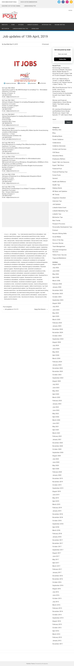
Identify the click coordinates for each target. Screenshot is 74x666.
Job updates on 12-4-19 (10, 309)
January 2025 (57, 326)
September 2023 (58, 378)
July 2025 (56, 306)
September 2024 (58, 339)
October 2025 (57, 297)
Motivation (5, 28)
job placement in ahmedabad (34, 255)
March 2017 (56, 566)
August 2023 (57, 381)
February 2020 (57, 472)
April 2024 (56, 355)
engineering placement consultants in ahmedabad (34, 249)
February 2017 (57, 569)
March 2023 (56, 397)
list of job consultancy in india (36, 258)
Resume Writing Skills (60, 233)
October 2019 (57, 485)
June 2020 (56, 462)
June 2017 (56, 556)
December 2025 (58, 290)
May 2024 (56, 352)
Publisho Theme (30, 663)
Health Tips (56, 185)
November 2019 (58, 481)
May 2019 (56, 498)
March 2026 (56, 280)
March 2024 (56, 358)
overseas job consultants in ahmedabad (14, 264)
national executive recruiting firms (12, 260)
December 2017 (58, 540)
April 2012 (56, 631)
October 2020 (57, 449)
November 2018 (58, 517)
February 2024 (57, 362)
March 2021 (56, 433)
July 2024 (56, 345)
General (55, 178)
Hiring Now (35, 28)
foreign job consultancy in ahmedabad (14, 251)
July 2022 (56, 407)
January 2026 (57, 287)
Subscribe (62, 59)
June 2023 (56, 387)
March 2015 (56, 605)
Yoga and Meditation (59, 258)
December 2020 (58, 443)
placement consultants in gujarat (12, 275)
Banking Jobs (57, 130)
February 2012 (57, 637)
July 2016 (56, 592)
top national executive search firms (25, 290)
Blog (54, 133)
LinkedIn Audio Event (59, 207)
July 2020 (56, 459)
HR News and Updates (60, 191)
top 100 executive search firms (34, 288)
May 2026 (56, 274)
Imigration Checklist (59, 198)
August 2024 (57, 342)
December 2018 (58, 514)
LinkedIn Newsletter (30, 6)
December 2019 (58, 478)
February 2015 (57, 608)
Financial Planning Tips (60, 172)
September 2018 (58, 524)
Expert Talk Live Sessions (61, 162)
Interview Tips (46, 24)
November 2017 (58, 543)
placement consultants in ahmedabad (34, 273)
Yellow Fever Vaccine (60, 255)
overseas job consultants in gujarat (35, 264)
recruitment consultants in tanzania (24, 284)
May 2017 (56, 559)
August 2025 (57, 303)
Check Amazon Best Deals (9, 2)
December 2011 (58, 644)
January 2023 (57, 404)
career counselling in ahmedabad (16, 247)
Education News (58, 155)
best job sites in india (36, 240)
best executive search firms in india (30, 236)
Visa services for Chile (40, 297)
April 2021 (56, 430)
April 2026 (56, 277)
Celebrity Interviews (59, 146)
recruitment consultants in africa (27, 279)
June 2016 (56, 595)
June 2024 (56, 349)
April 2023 (56, 394)
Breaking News (57, 136)
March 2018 (56, 530)
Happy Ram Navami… (41, 309)
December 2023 (58, 368)
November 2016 (58, 579)
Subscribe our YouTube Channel (11, 6)
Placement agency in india (20, 268)
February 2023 (57, 400)
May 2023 (56, 391)
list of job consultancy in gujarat (19, 258)
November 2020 (58, 446)
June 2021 (56, 423)
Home (13, 24)
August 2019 (57, 491)
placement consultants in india (30, 275)
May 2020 (56, 465)
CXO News (56, 152)
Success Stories (58, 243)
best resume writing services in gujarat (21, 245)
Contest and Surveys (59, 149)
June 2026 (56, 271)
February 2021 (57, 436)
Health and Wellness (59, 181)
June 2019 (56, 494)
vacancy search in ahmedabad (29, 294)
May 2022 (56, 413)
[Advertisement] (25, 214)
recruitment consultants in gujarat (27, 281)
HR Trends (56, 194)
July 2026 (56, 267)
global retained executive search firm (34, 251)
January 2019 (57, 511)
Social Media (57, 237)
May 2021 (56, 426)
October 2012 (57, 627)
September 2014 (58, 618)
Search (54, 119)
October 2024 (57, 336)
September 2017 (58, 550)
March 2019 (56, 504)
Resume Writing (60, 24)
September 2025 (58, 300)
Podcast (55, 230)
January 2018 (57, 537)
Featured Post (57, 168)
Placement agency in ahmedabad (30, 266)
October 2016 (57, 582)
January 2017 (57, 572)
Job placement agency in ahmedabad (35, 253)
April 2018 (56, 527)
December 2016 (58, 576)
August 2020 (57, 456)
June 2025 (56, 310)
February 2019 (57, 507)
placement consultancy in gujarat (19, 271)
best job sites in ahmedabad (22, 240)
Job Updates (12, 234)
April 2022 (56, 417)
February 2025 (57, 323)
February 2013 (57, 624)
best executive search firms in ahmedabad (32, 234)
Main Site (5, 24)
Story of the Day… (58, 240)
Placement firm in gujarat (17, 277)
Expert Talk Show (58, 165)
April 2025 (56, 316)
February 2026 (57, 284)
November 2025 (58, 293)
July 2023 (56, 384)
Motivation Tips (58, 217)
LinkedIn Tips (57, 214)
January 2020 (57, 475)
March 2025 (56, 319)
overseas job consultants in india (12, 266)
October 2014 (57, 614)
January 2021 (57, 439)
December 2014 (58, 611)
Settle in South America (35, 286)
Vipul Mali (6, 44)
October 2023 (57, 374)
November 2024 (58, 332)
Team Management (59, 246)
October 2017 (57, 546)
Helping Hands (57, 188)
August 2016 (57, 589)
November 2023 (58, 371)
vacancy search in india (14, 297)
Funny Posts (57, 175)
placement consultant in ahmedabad (13, 273)
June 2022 (56, 410)
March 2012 (56, 634)
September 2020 (58, 452)
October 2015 (57, 598)
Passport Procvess (59, 224)
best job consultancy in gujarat (27, 238)
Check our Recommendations (28, 2)
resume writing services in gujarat (20, 286)
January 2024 (57, 365)
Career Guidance (32, 24)
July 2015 (56, 601)
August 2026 (57, 264)
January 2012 (57, 640)
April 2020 (56, 469)
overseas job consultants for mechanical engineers (34, 262)
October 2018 (57, 520)
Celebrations (57, 143)
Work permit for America (10, 299)
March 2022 (56, 420)
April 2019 (56, 501)
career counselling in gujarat (33, 247)
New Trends (56, 220)
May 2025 (56, 313)
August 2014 (57, 621)
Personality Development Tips (62, 227)
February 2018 (57, 533)
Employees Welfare (59, 159)
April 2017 (56, 563)
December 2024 (58, 329)
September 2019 (58, 488)
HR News (21, 24)
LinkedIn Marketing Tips (20, 28)
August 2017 (57, 553)
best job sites (11, 240)
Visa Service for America (27, 297)
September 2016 (58, 585)
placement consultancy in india (37, 271)
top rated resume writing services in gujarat (28, 292)
